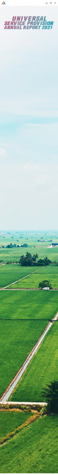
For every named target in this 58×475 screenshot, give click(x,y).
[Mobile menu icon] (55, 2)
